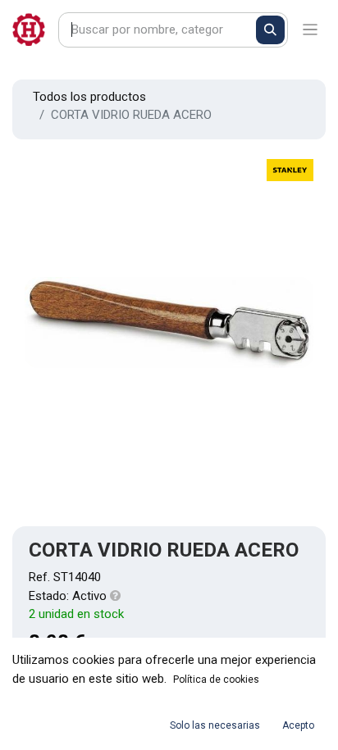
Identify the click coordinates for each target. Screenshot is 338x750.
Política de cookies (216, 679)
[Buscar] (270, 30)
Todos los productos (89, 96)
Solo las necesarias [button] (215, 725)
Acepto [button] (298, 725)
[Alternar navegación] (311, 30)
